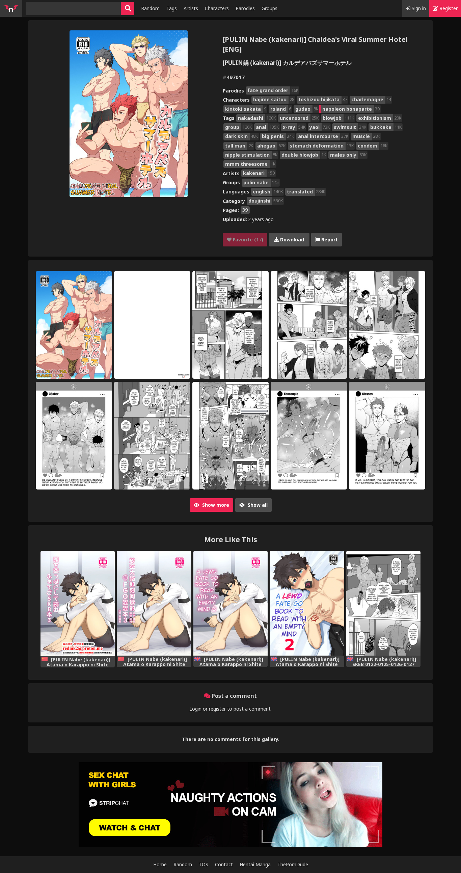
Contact (224, 864)
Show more (215, 505)
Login (195, 709)
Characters (217, 8)
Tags (171, 8)
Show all (257, 505)
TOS (203, 864)
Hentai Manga (255, 864)
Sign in (418, 8)
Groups (269, 8)
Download (291, 239)
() (247, 239)
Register (448, 8)
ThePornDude (292, 864)
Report (329, 239)
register (217, 709)
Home (160, 864)
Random (150, 8)
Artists (191, 8)
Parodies (245, 8)
